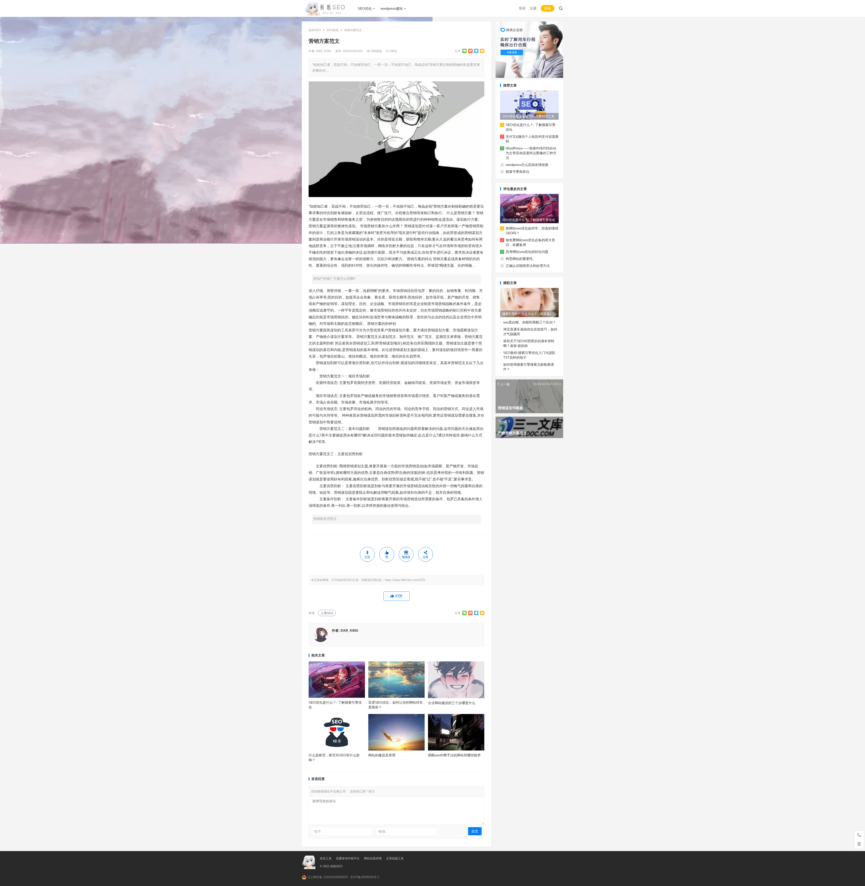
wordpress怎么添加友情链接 (527, 165)
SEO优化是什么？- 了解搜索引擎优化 (528, 220)
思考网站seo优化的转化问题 (527, 252)
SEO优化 (365, 8)
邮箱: (382, 831)
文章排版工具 (395, 858)
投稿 (547, 8)
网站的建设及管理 (381, 755)
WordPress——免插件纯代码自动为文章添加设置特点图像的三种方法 (531, 153)
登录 (522, 8)
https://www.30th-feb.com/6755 (405, 580)
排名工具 (326, 858)
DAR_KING (324, 51)
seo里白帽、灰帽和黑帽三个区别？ (529, 322)
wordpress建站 (391, 8)
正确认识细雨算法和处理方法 (528, 266)
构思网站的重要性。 (521, 259)
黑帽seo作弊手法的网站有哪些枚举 (454, 755)
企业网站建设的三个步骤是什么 (451, 703)
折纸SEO (315, 30)
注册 (533, 8)
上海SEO (327, 613)
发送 (58, 881)
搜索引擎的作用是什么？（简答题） (527, 314)
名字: (317, 831)
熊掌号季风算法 (517, 172)
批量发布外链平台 (348, 858)
